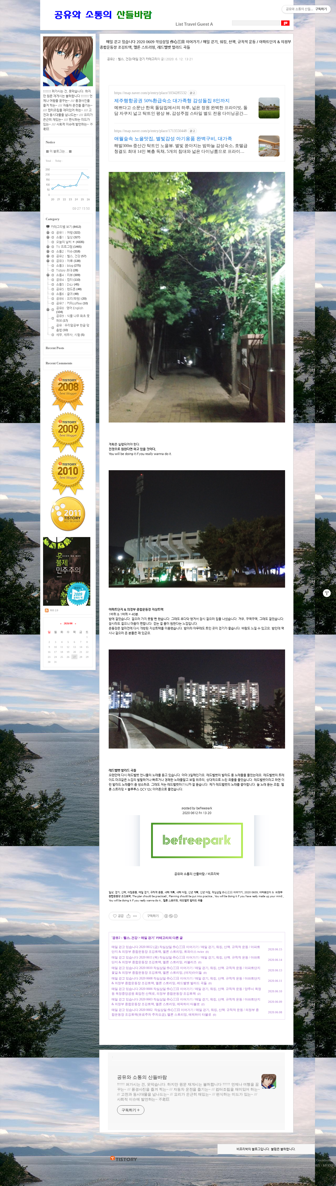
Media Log (306, 1160)
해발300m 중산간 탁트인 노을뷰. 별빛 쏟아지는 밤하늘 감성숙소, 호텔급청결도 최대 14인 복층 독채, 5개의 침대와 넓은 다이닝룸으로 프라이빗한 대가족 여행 (181, 148)
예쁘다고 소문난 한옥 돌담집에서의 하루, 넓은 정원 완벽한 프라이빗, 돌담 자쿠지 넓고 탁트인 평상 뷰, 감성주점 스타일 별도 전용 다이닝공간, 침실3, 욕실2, (181, 110)
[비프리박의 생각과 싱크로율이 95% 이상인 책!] (67, 604)
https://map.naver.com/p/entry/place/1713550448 (150, 131)
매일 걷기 (147, 938)
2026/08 (68, 623)
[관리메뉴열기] (327, 593)
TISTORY (123, 1158)
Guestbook (324, 1160)
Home (255, 1160)
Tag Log (290, 1160)
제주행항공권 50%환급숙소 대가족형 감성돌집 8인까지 (172, 100)
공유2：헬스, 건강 (125, 938)
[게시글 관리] (135, 916)
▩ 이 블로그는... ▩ (59, 151)
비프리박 (225, 1165)
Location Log (272, 1160)
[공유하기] (128, 916)
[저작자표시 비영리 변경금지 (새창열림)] (171, 916)
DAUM (276, 1165)
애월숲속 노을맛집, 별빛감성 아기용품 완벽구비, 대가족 (173, 138)
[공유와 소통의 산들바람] (102, 24)
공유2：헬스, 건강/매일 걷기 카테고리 (132, 59)
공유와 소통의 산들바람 (142, 1077)
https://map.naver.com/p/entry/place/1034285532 (150, 93)
